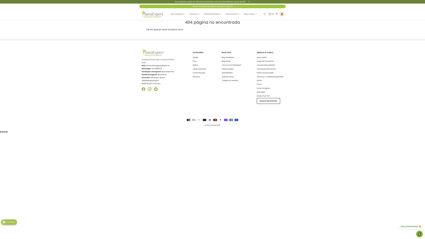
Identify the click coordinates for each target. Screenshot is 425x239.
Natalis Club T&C (263, 96)
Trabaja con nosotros (230, 80)
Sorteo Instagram (263, 88)
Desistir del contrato (268, 101)
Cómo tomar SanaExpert (231, 65)
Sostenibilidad (227, 73)
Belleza (195, 65)
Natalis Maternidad (213, 14)
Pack (194, 61)
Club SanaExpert (178, 14)
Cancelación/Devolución (266, 69)
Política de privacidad (265, 73)
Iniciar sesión (262, 57)
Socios (259, 80)
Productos (195, 14)
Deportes (196, 77)
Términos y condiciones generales (270, 77)
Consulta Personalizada (266, 65)
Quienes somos (228, 77)
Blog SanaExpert (228, 57)
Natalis (195, 57)
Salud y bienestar (199, 69)
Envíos (259, 84)
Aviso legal (261, 92)
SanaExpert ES (215, 125)
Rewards (4, 132)
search (173, 29)
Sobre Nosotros (232, 14)
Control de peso (199, 73)
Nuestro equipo (228, 69)
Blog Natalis (226, 61)
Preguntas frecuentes (265, 61)
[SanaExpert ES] (152, 14)
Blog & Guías (250, 14)
